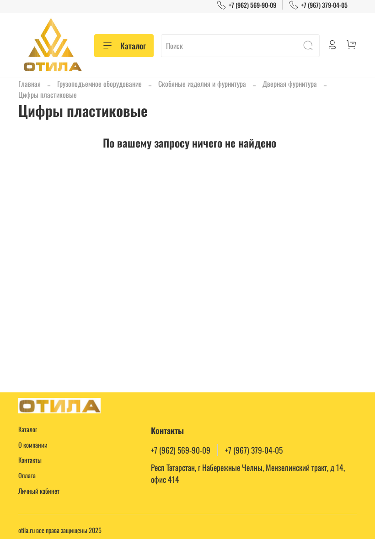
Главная (29, 83)
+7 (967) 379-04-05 (324, 5)
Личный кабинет (38, 491)
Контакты (30, 460)
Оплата (27, 475)
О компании (33, 444)
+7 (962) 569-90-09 (252, 5)
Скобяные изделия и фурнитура (202, 83)
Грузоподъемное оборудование (99, 83)
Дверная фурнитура (289, 83)
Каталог (133, 46)
